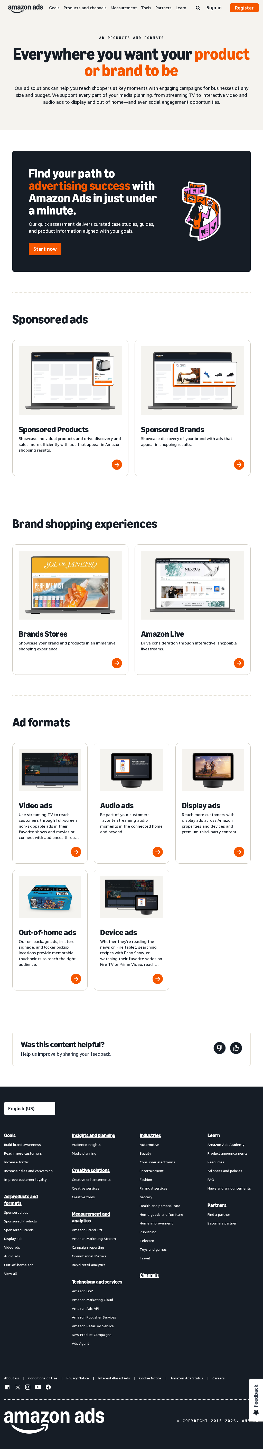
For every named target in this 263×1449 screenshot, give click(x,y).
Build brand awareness (22, 1144)
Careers (218, 1378)
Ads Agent (80, 1343)
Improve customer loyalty (25, 1179)
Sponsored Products (20, 1221)
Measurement (124, 7)
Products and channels (85, 7)
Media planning (84, 1153)
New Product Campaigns (91, 1334)
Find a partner (219, 1214)
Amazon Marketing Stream (94, 1238)
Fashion (146, 1179)
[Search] (198, 8)
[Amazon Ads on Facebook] (48, 1388)
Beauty (145, 1153)
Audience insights (86, 1144)
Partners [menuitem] (217, 1205)
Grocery (146, 1197)
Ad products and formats (21, 1199)
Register (244, 8)
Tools (146, 7)
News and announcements (229, 1188)
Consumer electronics (157, 1162)
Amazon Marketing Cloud (92, 1299)
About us (11, 1378)
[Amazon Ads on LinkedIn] (7, 1388)
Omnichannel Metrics (89, 1256)
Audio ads (12, 1256)
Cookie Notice (150, 1378)
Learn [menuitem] (214, 1135)
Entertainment (152, 1170)
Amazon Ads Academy (226, 1144)
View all (10, 1273)
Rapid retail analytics (88, 1265)
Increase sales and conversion (28, 1170)
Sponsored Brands (19, 1230)
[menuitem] (29, 1239)
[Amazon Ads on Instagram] (28, 1388)
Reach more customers (23, 1153)
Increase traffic (16, 1162)
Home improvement (156, 1223)
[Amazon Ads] (21, 7)
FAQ (211, 1179)
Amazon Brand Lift (87, 1230)
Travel (145, 1258)
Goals (54, 7)
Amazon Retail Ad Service (93, 1326)
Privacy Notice (78, 1378)
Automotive (149, 1144)
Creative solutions (91, 1170)
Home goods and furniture (161, 1214)
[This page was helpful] (236, 1049)
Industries (150, 1135)
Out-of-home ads (18, 1265)
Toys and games (153, 1249)
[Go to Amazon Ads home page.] (54, 1421)
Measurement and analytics (91, 1217)
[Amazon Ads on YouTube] (38, 1388)
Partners (163, 7)
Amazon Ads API (85, 1308)
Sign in (214, 7)
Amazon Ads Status (187, 1378)
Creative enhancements (91, 1179)
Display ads (13, 1238)
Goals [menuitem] (10, 1135)
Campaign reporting (88, 1247)
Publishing (148, 1232)
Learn (181, 7)
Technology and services (97, 1282)
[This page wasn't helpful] (219, 1049)
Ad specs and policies (225, 1170)
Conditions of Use (42, 1378)
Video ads (12, 1247)
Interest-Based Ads (114, 1378)
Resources (216, 1162)
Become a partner (222, 1223)
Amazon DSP (82, 1291)
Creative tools (83, 1197)
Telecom (147, 1240)
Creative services (85, 1188)
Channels (149, 1275)
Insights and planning (93, 1135)
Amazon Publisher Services (94, 1317)
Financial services (153, 1188)
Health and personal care (160, 1205)
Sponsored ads (16, 1212)
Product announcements (228, 1153)
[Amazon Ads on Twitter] (17, 1388)
